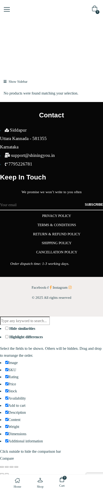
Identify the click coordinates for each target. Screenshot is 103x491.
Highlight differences (25, 337)
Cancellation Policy (56, 252)
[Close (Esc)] (16, 467)
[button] (95, 10)
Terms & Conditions (56, 225)
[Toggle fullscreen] (7, 467)
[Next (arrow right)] (7, 474)
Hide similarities (21, 328)
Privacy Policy (56, 216)
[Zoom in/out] (2, 467)
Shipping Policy (57, 243)
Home (12, 36)
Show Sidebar (18, 81)
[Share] (11, 467)
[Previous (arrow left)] (2, 474)
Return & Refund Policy (56, 234)
